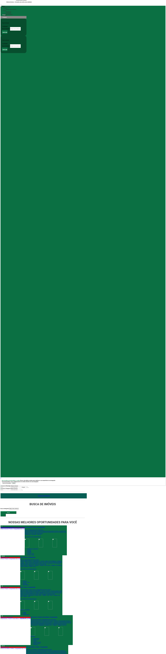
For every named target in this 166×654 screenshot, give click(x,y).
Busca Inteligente (6, 28)
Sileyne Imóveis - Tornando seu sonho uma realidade (19, 2)
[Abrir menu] (1, 4)
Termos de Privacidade (7, 483)
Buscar (5, 32)
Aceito (14, 483)
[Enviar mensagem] (28, 487)
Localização (5, 26)
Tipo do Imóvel (5, 23)
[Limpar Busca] (3, 515)
